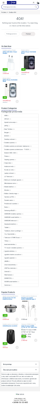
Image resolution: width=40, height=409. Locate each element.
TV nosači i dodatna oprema (12, 248)
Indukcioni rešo (9, 166)
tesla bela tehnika (9, 244)
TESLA (6, 241)
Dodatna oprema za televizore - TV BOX (16, 149)
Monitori (6, 190)
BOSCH (6, 136)
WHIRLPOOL (8, 278)
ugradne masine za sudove (12, 254)
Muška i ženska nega (10, 193)
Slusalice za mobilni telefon (29, 296)
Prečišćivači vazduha (10, 203)
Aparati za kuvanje (9, 122)
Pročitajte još (34, 73)
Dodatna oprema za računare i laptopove (16, 146)
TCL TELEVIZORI (9, 234)
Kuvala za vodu (9, 170)
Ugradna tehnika (9, 251)
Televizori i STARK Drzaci (12, 237)
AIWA (5, 115)
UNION (6, 261)
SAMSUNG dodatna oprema (12, 214)
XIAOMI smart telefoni (10, 281)
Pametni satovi (8, 200)
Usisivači (7, 271)
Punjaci (14, 50)
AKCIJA (6, 119)
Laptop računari (9, 173)
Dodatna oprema (7, 50)
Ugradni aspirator (9, 258)
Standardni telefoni (10, 224)
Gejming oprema (9, 159)
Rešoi (6, 207)
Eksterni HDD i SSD (10, 153)
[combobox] (17, 7)
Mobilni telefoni (25, 50)
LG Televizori (8, 176)
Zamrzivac (7, 285)
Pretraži (35, 7)
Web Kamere (8, 275)
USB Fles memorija (10, 268)
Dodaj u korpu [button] (17, 73)
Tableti (6, 227)
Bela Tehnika (8, 129)
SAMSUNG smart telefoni (11, 217)
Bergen (6, 132)
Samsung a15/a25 (9, 210)
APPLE (6, 126)
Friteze (6, 156)
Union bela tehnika (10, 265)
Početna (3, 12)
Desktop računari (9, 139)
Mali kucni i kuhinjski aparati (12, 180)
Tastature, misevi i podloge (12, 231)
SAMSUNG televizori (10, 220)
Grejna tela (7, 163)
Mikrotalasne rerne (10, 183)
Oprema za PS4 (9, 197)
